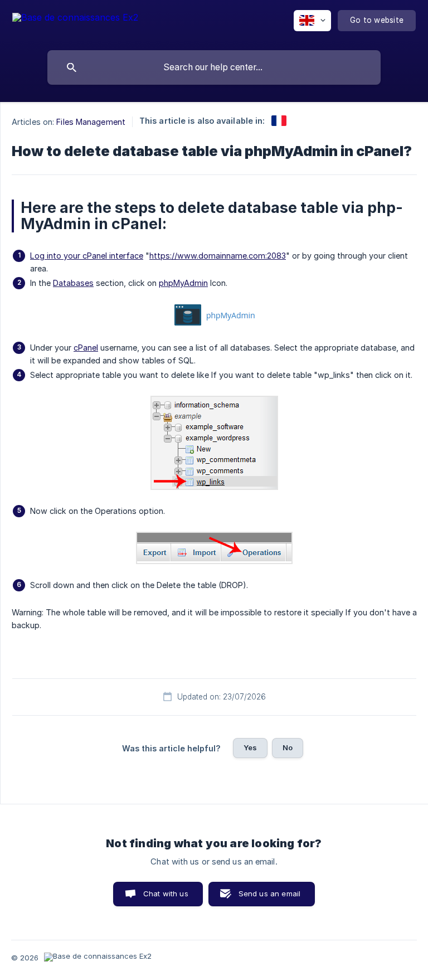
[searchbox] (214, 67)
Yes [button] (250, 747)
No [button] (288, 747)
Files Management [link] (90, 122)
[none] (75, 22)
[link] (278, 120)
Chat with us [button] (165, 893)
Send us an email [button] (269, 893)
